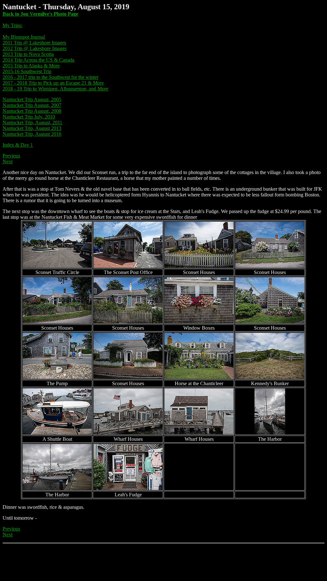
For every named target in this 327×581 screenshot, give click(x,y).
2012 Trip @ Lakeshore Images (34, 48)
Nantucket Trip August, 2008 (32, 111)
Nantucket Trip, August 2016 (32, 134)
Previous (11, 155)
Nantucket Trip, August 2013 (32, 128)
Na (6, 116)
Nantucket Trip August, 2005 (32, 99)
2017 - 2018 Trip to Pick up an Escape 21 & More (53, 83)
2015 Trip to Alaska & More (31, 65)
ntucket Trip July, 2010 (32, 116)
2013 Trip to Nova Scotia (28, 54)
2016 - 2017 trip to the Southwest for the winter (50, 77)
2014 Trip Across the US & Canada (38, 60)
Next (7, 161)
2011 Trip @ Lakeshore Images (34, 42)
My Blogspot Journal (24, 37)
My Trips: (12, 25)
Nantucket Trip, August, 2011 (32, 122)
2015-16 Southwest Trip (27, 71)
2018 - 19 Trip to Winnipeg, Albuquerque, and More (55, 88)
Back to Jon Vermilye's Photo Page (40, 14)
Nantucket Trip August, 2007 (32, 105)
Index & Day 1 (18, 145)
